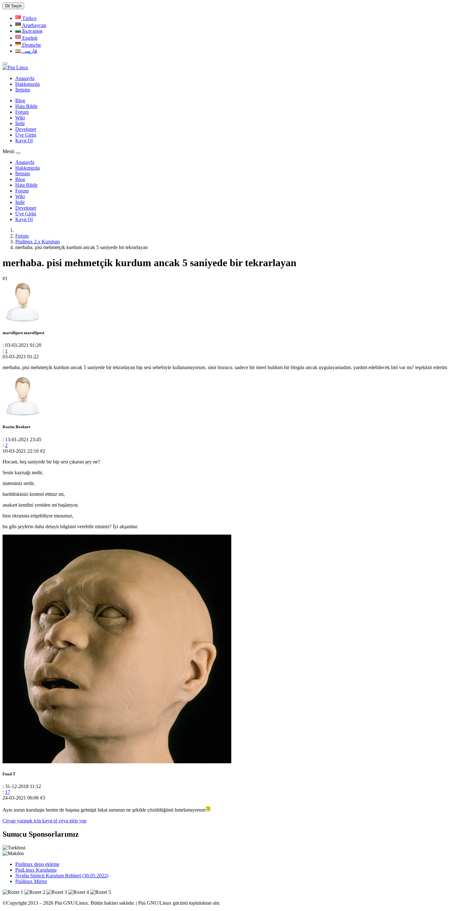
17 (7, 792)
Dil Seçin (13, 5)
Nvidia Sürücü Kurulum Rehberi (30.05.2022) (61, 875)
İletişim (22, 89)
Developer (25, 129)
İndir (20, 123)
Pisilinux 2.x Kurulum (37, 241)
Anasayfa (24, 78)
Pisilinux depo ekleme (37, 864)
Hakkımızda (27, 84)
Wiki (20, 117)
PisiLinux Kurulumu (36, 870)
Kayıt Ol (24, 140)
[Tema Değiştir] (5, 63)
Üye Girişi (25, 135)
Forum (22, 112)
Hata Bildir (26, 106)
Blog (20, 100)
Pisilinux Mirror (31, 881)
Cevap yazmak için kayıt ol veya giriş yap (44, 820)
